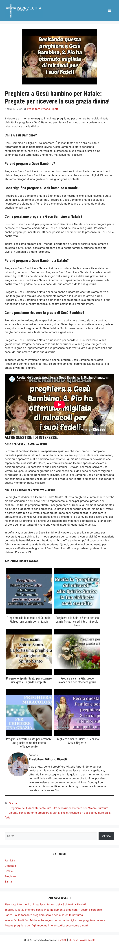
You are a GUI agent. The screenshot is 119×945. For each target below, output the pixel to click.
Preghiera (11, 876)
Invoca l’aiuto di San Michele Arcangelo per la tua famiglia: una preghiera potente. (55, 920)
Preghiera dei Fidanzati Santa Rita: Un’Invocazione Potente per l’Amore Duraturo (58, 808)
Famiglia (10, 860)
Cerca (106, 836)
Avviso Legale (87, 940)
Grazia (13, 803)
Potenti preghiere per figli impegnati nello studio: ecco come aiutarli (46, 925)
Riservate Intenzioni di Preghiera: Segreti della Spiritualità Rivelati (45, 904)
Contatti (62, 940)
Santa (8, 881)
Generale (10, 865)
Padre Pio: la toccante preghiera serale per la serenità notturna (44, 915)
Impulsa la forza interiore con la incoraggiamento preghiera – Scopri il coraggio (53, 909)
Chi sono (73, 940)
